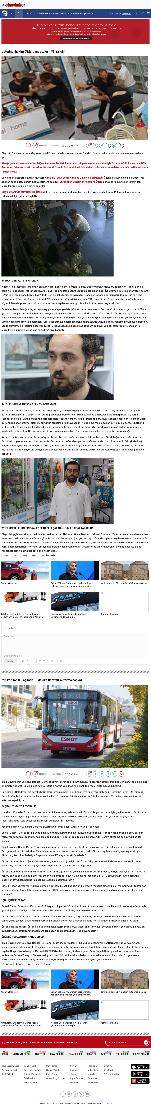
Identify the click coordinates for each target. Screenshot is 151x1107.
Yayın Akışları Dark (33, 1070)
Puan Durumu (76, 1053)
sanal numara (30, 1082)
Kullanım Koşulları (94, 1103)
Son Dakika (29, 1078)
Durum (16, 555)
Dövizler (73, 1070)
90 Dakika (7, 964)
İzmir (38, 964)
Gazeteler (40, 1053)
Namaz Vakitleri (21, 1053)
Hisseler (91, 1053)
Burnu (5, 555)
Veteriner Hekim (48, 555)
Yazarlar (92, 1074)
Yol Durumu (122, 1053)
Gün (29, 964)
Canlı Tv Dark (30, 1065)
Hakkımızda (44, 1103)
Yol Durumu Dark (9, 1070)
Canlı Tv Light (7, 1074)
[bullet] (44, 661)
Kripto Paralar (141, 1053)
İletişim (54, 1103)
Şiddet (34, 555)
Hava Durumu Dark (10, 1065)
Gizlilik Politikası (64, 1103)
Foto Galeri (93, 1065)
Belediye (19, 964)
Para (25, 555)
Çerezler (75, 1103)
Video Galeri (93, 1070)
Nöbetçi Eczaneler (33, 1074)
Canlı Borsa (51, 1065)
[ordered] (40, 661)
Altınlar (73, 1065)
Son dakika (120, 13)
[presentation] (11, 13)
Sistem (47, 964)
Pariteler (106, 1053)
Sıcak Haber (93, 1082)
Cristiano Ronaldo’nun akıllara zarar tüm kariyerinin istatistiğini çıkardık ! (66, 13)
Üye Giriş (108, 1065)
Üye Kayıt (108, 1070)
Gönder (10, 661)
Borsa (4, 1053)
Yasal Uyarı (107, 1103)
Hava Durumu (57, 1053)
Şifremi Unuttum (112, 1074)
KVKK (83, 1103)
